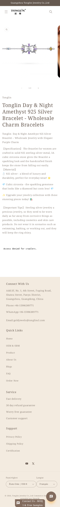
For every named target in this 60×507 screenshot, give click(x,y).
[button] (6, 11)
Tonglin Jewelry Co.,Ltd (22, 495)
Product (10, 352)
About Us (11, 359)
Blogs (9, 366)
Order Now (12, 380)
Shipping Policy (14, 443)
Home (9, 338)
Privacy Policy (14, 436)
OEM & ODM (13, 345)
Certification (13, 450)
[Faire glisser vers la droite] (38, 88)
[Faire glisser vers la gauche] (21, 88)
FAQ (8, 373)
